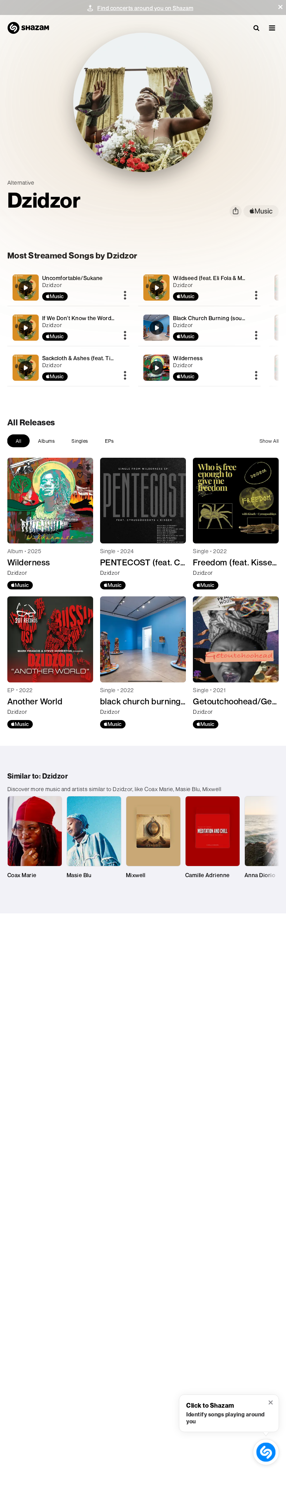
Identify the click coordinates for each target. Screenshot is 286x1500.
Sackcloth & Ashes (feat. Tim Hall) (85, 358)
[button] (280, 6)
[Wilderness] (199, 367)
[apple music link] (261, 211)
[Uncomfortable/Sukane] (68, 287)
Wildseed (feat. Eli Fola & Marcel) (215, 278)
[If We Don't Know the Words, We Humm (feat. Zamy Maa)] (68, 327)
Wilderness (188, 358)
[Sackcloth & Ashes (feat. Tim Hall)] (68, 367)
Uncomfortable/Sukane (72, 278)
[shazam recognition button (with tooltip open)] (265, 1452)
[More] (125, 296)
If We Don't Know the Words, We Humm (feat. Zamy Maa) (114, 318)
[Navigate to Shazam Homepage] (28, 28)
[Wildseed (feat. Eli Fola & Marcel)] (199, 287)
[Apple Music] (20, 585)
